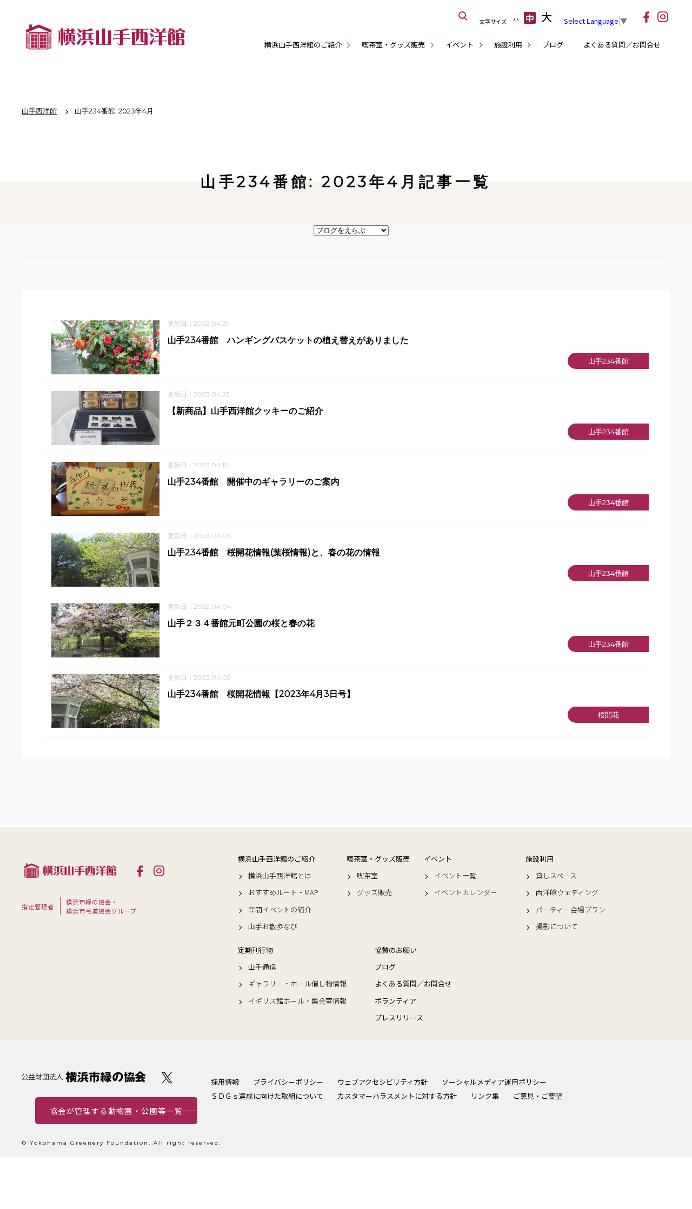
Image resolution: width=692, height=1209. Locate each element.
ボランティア (395, 1001)
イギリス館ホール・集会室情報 (297, 1001)
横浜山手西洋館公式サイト (105, 37)
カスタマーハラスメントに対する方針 (397, 1096)
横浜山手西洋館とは (279, 876)
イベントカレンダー (465, 892)
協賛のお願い (396, 950)
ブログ (552, 44)
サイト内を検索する (463, 16)
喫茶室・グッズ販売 (393, 44)
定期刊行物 (255, 950)
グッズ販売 (374, 892)
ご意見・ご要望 (537, 1096)
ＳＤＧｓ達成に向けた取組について (267, 1096)
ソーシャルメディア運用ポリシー (494, 1082)
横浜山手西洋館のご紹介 (303, 44)
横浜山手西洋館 (70, 870)
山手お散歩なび (272, 926)
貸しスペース (556, 876)
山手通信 (262, 967)
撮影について (557, 926)
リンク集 (485, 1096)
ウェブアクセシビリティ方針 (382, 1082)
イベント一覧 (455, 876)
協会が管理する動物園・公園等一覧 (116, 1110)
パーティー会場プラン (571, 910)
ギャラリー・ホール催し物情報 (297, 984)
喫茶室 (367, 876)
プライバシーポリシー (288, 1082)
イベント (459, 44)
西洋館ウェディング (567, 892)
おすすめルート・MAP (283, 892)
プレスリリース (399, 1018)
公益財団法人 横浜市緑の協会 (84, 1077)
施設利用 (508, 44)
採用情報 (225, 1082)
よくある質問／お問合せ (622, 44)
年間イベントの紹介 (279, 910)
